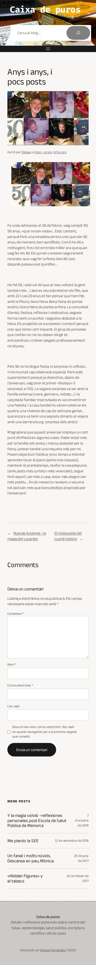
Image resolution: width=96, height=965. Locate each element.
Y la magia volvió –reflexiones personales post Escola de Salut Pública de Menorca (36, 820)
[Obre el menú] (48, 49)
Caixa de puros (45, 9)
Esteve (26, 152)
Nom (11, 664)
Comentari (15, 613)
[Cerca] (78, 33)
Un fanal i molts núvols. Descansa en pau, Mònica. (30, 858)
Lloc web (13, 706)
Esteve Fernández (52, 950)
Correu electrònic (20, 685)
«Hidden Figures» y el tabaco (25, 878)
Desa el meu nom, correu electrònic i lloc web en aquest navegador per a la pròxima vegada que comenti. (44, 731)
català (47, 152)
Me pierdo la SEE (22, 840)
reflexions (59, 152)
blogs (38, 152)
